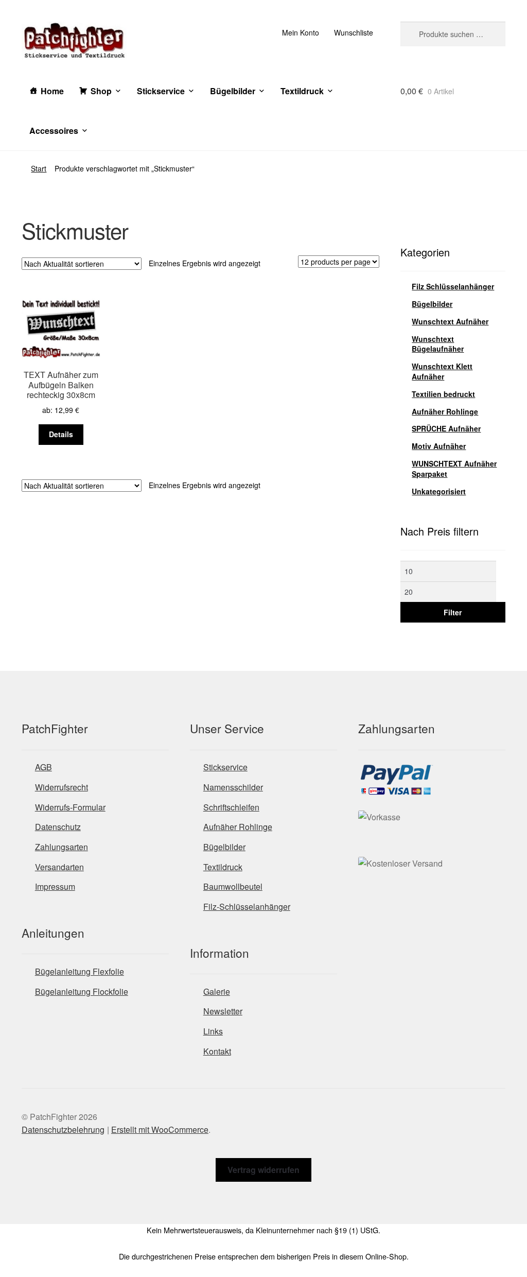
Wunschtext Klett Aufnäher (442, 371)
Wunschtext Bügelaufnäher (438, 344)
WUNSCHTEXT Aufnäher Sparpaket (454, 468)
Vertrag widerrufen (263, 1170)
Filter (453, 612)
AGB (43, 767)
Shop (101, 91)
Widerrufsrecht (61, 787)
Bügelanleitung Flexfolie (79, 971)
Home (52, 91)
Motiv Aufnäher (439, 446)
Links (213, 1031)
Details (61, 434)
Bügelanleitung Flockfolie (81, 991)
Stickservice (161, 91)
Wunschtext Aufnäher (450, 321)
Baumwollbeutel (232, 886)
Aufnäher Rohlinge (445, 411)
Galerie (216, 991)
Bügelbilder (232, 91)
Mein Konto (300, 32)
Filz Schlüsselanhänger (453, 286)
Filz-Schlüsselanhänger (246, 906)
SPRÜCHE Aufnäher (446, 428)
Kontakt (217, 1051)
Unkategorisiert (439, 491)
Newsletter (222, 1011)
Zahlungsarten (61, 847)
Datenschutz (58, 827)
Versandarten (59, 867)
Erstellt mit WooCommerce (159, 1129)
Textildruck (302, 91)
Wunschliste (353, 32)
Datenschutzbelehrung (63, 1129)
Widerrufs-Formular (70, 807)
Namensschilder (233, 787)
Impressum (55, 886)
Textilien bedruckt (443, 394)
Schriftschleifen (231, 807)
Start (38, 168)
